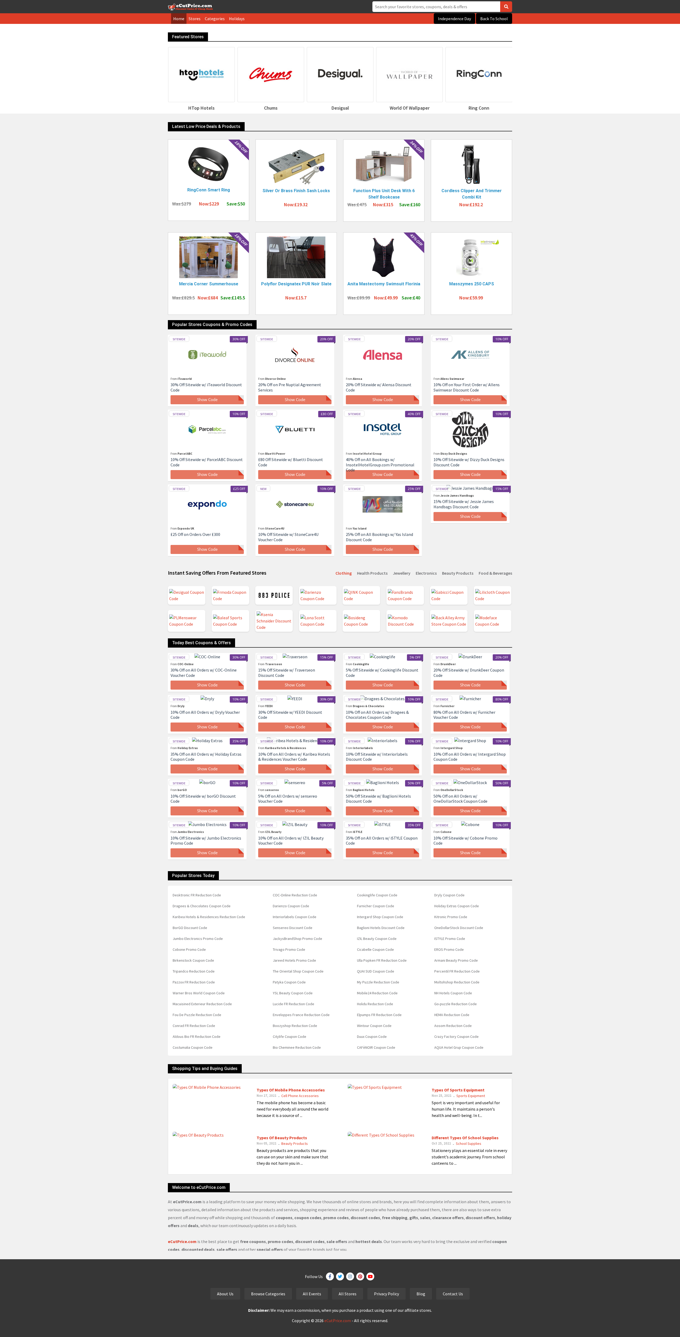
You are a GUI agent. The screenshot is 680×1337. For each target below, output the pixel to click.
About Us (225, 1293)
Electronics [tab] (426, 573)
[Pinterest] (360, 1276)
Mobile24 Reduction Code (377, 993)
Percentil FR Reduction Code (457, 971)
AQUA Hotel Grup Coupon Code (458, 1047)
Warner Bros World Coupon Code (199, 993)
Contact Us (453, 1293)
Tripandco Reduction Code (194, 971)
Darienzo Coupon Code (291, 906)
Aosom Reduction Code (453, 1025)
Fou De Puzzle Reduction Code (197, 1014)
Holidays (237, 18)
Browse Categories (268, 1293)
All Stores (347, 1293)
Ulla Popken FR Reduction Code (382, 960)
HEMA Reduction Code (451, 1014)
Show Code (207, 399)
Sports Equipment (470, 1095)
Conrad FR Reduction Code (194, 1025)
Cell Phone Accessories (300, 1095)
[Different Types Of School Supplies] (381, 1134)
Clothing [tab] (343, 573)
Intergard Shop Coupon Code (380, 916)
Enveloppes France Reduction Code (301, 1014)
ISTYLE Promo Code (449, 938)
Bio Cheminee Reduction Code (297, 1047)
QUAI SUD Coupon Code (375, 971)
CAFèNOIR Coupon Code (376, 1047)
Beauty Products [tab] (457, 573)
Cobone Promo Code (189, 949)
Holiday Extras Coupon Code (456, 906)
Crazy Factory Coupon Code (456, 1036)
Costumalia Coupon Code (192, 1047)
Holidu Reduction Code (375, 1003)
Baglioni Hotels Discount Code (381, 927)
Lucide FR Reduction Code (293, 1003)
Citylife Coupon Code (289, 1036)
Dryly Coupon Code (449, 895)
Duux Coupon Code (372, 1036)
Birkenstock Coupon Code (193, 960)
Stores (195, 18)
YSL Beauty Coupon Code (293, 993)
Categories (215, 18)
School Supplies (468, 1143)
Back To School (494, 18)
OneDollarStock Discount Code (458, 927)
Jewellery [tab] (401, 573)
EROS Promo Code (449, 949)
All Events (312, 1293)
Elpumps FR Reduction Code (379, 1014)
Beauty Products (294, 1143)
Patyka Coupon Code (289, 982)
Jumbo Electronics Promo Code (198, 938)
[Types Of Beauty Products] (198, 1134)
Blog (420, 1293)
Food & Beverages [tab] (495, 573)
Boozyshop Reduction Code (295, 1025)
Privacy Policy (386, 1293)
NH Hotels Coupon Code (453, 993)
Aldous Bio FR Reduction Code (196, 1036)
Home (178, 18)
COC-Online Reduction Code (295, 895)
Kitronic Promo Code (450, 916)
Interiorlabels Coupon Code (294, 916)
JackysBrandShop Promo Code (297, 938)
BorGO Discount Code (190, 927)
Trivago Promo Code (289, 949)
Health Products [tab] (372, 573)
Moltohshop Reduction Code (456, 982)
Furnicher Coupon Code (375, 906)
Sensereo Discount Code (292, 927)
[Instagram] (350, 1276)
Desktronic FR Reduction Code (197, 895)
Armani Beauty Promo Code (456, 960)
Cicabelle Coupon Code (375, 949)
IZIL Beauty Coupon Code (377, 938)
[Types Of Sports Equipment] (375, 1086)
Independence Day (454, 18)
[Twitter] (340, 1276)
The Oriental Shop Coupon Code (298, 971)
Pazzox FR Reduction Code (194, 982)
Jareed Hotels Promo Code (294, 960)
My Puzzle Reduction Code (378, 982)
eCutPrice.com (337, 1320)
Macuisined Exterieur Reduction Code (202, 1003)
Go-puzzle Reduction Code (455, 1003)
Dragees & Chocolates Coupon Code (202, 906)
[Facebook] (330, 1276)
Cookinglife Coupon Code (377, 895)
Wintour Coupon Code (374, 1025)
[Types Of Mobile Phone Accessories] (207, 1086)
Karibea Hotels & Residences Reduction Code (209, 916)
